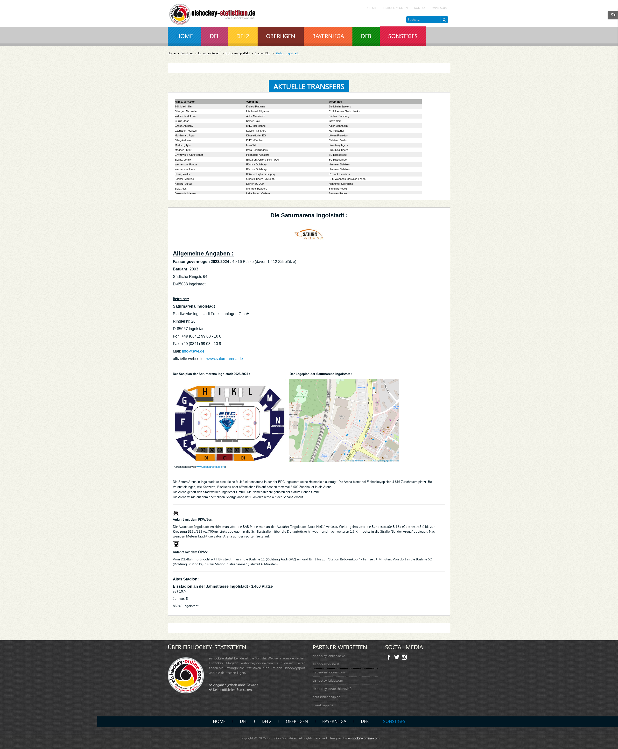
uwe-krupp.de (323, 705)
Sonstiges (187, 53)
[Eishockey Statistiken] (212, 13)
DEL (243, 721)
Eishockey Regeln (209, 53)
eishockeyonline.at (326, 664)
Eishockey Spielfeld (237, 53)
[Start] (444, 19)
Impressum (440, 8)
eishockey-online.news (329, 655)
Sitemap (372, 8)
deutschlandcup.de (326, 696)
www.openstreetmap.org (211, 466)
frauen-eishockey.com (329, 672)
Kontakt (420, 8)
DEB (365, 721)
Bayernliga (334, 721)
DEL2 (266, 721)
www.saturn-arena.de (224, 359)
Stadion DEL (262, 53)
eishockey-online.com (363, 738)
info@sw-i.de (193, 351)
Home (172, 53)
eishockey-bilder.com (328, 680)
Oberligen (297, 721)
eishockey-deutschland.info (332, 688)
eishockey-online (396, 8)
